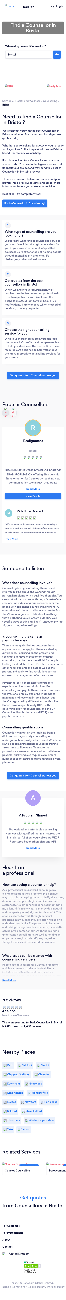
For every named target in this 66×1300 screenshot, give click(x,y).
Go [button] (57, 54)
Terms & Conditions (13, 1287)
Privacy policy (56, 1287)
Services (7, 101)
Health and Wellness (27, 101)
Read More (9, 980)
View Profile (33, 496)
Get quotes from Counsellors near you (33, 375)
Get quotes (33, 1197)
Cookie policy (36, 1287)
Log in (60, 6)
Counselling (50, 101)
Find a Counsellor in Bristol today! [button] (24, 203)
